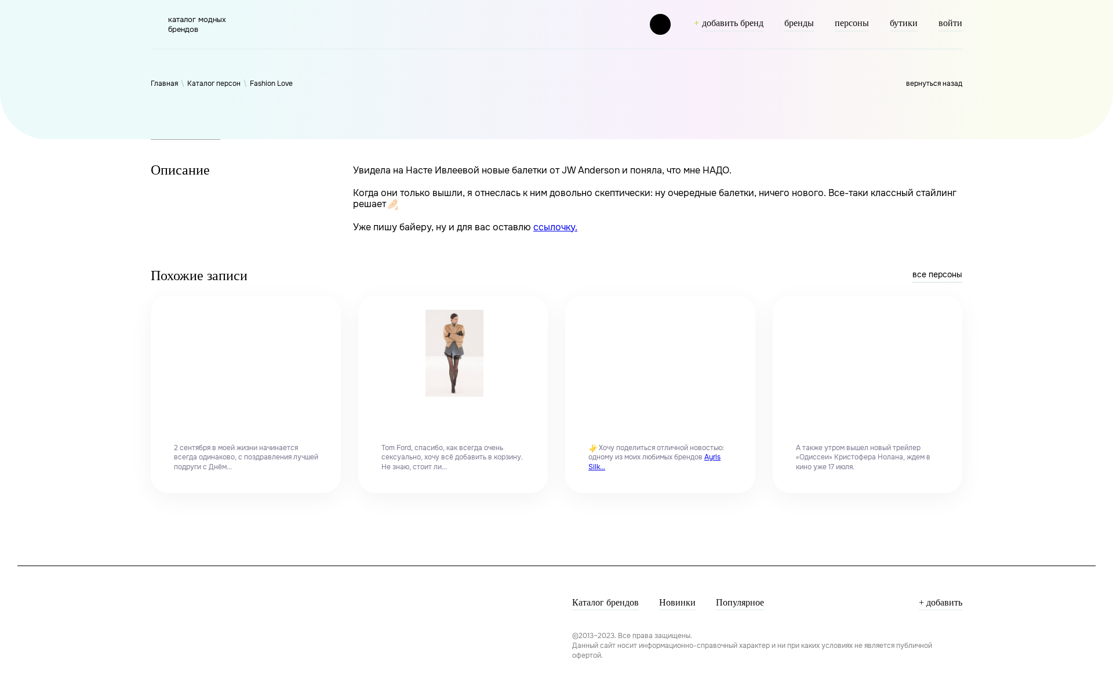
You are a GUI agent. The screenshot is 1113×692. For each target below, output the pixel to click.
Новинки (677, 602)
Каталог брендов (605, 602)
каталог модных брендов (197, 24)
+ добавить (940, 602)
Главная (164, 83)
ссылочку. (555, 227)
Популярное (740, 602)
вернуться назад (934, 83)
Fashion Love (271, 83)
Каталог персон (214, 83)
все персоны (937, 274)
